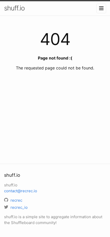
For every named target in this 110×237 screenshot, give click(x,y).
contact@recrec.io (20, 190)
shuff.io (14, 8)
